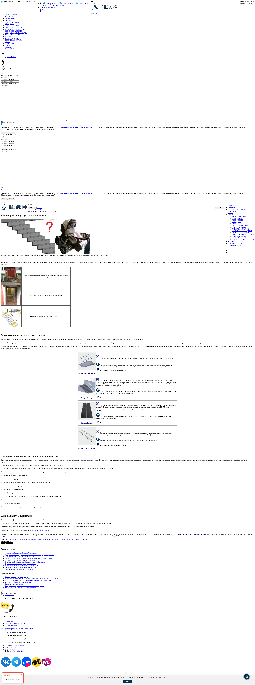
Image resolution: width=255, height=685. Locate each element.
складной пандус (64, 539)
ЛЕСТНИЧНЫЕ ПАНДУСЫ (15, 29)
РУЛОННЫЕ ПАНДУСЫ (13, 34)
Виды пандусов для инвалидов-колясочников (20, 567)
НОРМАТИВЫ (10, 43)
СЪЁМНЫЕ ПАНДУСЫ (13, 31)
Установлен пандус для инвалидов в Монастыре (21, 565)
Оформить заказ (8, 595)
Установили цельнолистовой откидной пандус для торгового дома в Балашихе (31, 578)
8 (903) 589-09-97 (10, 649)
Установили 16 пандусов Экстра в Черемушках (21, 553)
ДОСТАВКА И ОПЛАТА (13, 40)
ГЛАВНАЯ (95, 13)
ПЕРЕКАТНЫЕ (10, 18)
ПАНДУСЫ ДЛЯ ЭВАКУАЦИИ (16, 33)
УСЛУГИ (8, 36)
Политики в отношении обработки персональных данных (75, 127)
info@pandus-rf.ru (49, 7)
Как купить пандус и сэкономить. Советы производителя (24, 586)
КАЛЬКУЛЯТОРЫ (11, 38)
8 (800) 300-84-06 (18, 645)
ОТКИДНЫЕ (9, 24)
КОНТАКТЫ (9, 49)
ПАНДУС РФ (43, 530)
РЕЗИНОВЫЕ (10, 17)
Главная (39, 208)
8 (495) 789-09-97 (10, 57)
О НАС (7, 42)
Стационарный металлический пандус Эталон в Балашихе (25, 562)
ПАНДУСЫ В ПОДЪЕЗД (13, 27)
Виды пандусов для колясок (14, 584)
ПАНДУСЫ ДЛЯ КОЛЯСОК (15, 25)
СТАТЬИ (8, 45)
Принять (127, 681)
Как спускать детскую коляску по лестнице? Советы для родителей (28, 580)
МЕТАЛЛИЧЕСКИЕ (12, 15)
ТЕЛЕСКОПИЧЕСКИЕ (13, 22)
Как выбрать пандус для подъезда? (16, 577)
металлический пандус (50, 539)
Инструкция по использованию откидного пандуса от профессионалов (29, 558)
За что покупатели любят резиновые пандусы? (21, 556)
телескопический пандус (79, 539)
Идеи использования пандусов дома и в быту (20, 564)
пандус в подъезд (24, 539)
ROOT (39, 209)
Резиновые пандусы (12, 679)
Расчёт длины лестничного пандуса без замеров (21, 587)
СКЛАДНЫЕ (9, 20)
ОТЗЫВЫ (8, 47)
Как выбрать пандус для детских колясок (19, 582)
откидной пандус (37, 539)
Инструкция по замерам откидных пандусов (20, 560)
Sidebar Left (32, 208)
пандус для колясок (11, 539)
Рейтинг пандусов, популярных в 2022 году (20, 569)
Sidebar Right (219, 208)
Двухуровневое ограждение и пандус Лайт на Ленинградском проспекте (29, 555)
